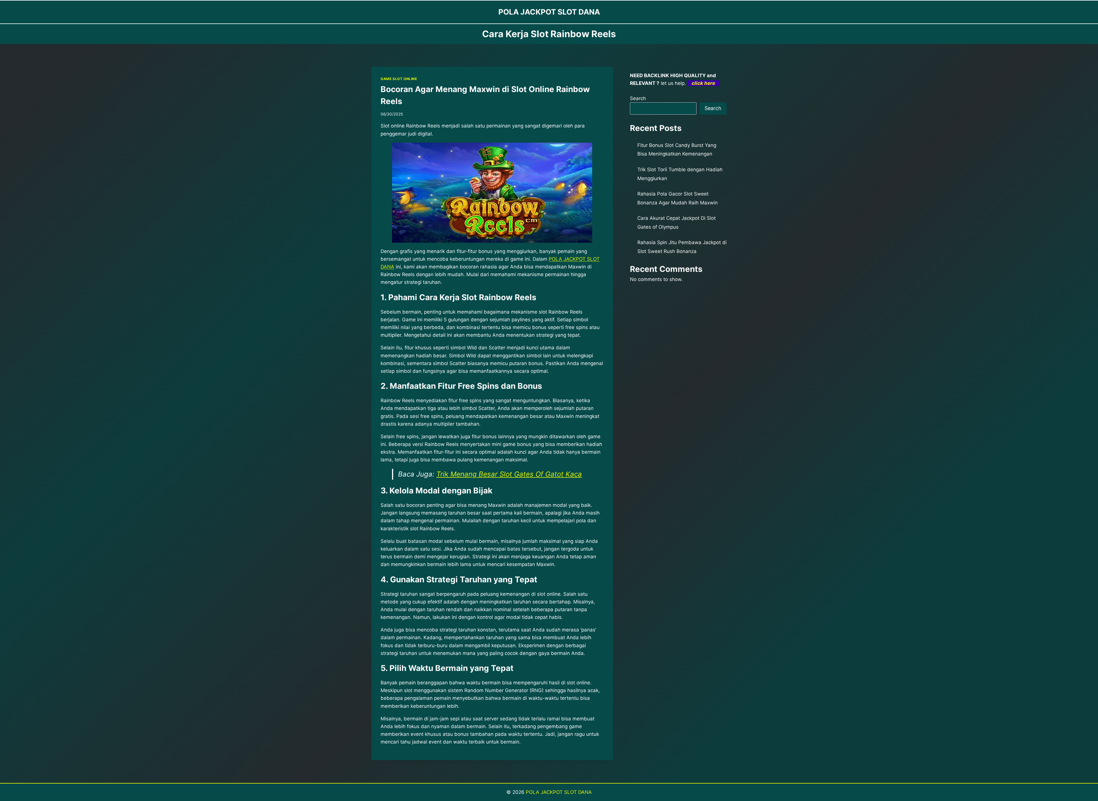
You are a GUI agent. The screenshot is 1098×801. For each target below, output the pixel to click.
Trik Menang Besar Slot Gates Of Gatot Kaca (509, 474)
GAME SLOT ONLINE (399, 79)
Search (638, 98)
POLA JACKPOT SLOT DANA (559, 792)
